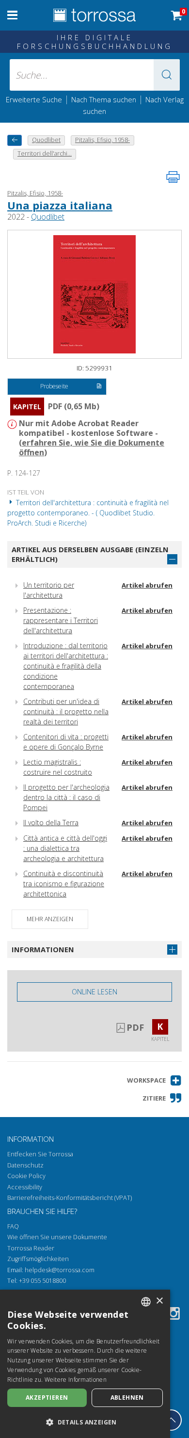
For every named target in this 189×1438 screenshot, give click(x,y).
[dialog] (85, 1364)
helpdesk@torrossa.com (59, 1270)
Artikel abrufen (147, 585)
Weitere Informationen (76, 1379)
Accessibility (24, 1187)
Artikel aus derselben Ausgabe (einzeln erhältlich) (90, 554)
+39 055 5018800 (42, 1281)
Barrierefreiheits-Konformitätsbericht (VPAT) (69, 1198)
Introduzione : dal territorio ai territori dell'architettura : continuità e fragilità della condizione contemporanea (65, 666)
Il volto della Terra (51, 822)
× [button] (159, 1301)
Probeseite (54, 386)
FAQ (13, 1226)
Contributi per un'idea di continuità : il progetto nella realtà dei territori (66, 711)
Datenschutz (25, 1165)
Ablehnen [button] (127, 1397)
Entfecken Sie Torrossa (40, 1154)
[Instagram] (173, 1315)
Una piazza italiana (59, 205)
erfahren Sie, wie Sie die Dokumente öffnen (91, 447)
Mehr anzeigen (50, 919)
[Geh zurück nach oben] (171, 1420)
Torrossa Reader (30, 1248)
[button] (167, 75)
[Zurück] (14, 140)
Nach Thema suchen (103, 99)
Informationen (43, 949)
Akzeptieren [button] (47, 1397)
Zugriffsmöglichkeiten (38, 1259)
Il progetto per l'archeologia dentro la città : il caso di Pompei (66, 797)
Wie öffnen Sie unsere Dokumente (57, 1237)
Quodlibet (47, 216)
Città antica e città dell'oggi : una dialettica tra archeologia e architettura (65, 848)
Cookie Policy (26, 1176)
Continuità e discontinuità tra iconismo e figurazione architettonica (63, 883)
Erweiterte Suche (34, 99)
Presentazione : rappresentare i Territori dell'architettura (60, 620)
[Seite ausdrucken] (173, 177)
